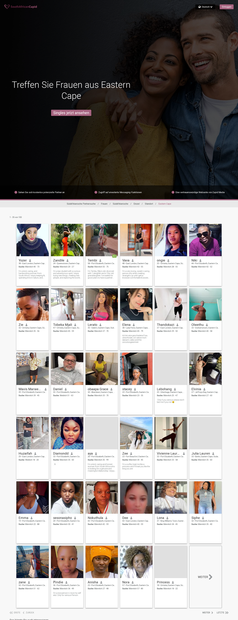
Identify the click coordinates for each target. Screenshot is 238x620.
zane (22, 582)
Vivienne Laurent (169, 453)
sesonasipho (62, 518)
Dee (125, 518)
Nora (125, 582)
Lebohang (164, 389)
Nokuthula (95, 518)
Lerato (92, 325)
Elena (126, 325)
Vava (125, 260)
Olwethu (197, 325)
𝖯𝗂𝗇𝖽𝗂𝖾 (58, 582)
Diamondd (61, 453)
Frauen (104, 203)
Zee (125, 453)
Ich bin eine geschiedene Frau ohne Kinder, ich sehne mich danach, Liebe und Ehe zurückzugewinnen (135, 338)
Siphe (195, 518)
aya (90, 453)
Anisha (93, 582)
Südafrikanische (120, 203)
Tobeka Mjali (62, 325)
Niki (194, 260)
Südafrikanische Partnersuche (81, 203)
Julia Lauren (200, 453)
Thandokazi (165, 325)
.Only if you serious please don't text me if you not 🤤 (170, 401)
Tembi (92, 260)
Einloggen (226, 7)
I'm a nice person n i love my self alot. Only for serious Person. (67, 594)
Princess (163, 582)
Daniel (58, 389)
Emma (23, 518)
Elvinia (196, 389)
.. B (54, 464)
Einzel (137, 203)
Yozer (23, 260)
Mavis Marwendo (30, 389)
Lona (160, 518)
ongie (161, 260)
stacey (127, 389)
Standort (149, 203)
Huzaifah (25, 453)
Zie (21, 325)
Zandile (58, 260)
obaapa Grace (98, 389)
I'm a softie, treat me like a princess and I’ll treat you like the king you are (136, 466)
